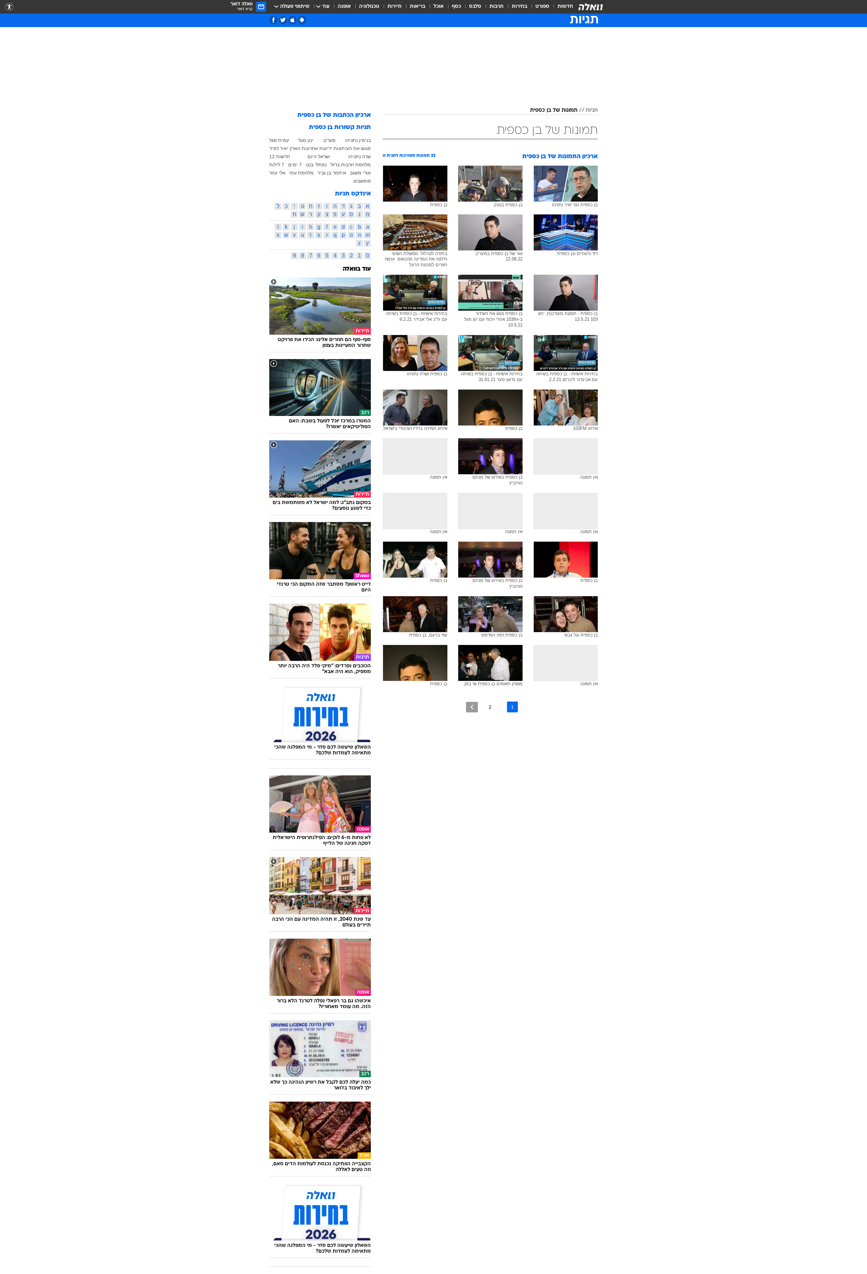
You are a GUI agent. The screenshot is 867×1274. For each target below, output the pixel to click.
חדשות (565, 6)
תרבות (496, 6)
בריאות (417, 6)
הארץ (295, 148)
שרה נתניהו (359, 156)
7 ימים (295, 164)
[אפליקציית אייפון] (292, 20)
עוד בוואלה (357, 269)
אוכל (439, 6)
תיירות (394, 6)
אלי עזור (277, 172)
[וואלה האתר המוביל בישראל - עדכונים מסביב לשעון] (590, 6)
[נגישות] (9, 7)
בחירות (519, 6)
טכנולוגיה (369, 6)
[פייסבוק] (273, 20)
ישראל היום (319, 156)
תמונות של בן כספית (553, 110)
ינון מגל (305, 140)
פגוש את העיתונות (352, 148)
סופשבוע (362, 181)
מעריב (329, 140)
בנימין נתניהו (358, 140)
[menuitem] (561, 7)
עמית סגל (279, 140)
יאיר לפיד (278, 148)
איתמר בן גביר (331, 172)
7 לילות (276, 164)
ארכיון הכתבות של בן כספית (334, 115)
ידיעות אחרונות (317, 148)
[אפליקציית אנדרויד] (302, 20)
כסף (456, 6)
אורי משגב (360, 172)
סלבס (475, 6)
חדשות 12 (279, 156)
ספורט (542, 6)
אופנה (344, 6)
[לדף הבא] (472, 707)
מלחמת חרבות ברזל (351, 164)
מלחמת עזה (301, 172)
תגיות (592, 110)
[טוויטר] (283, 20)
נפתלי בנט (316, 164)
